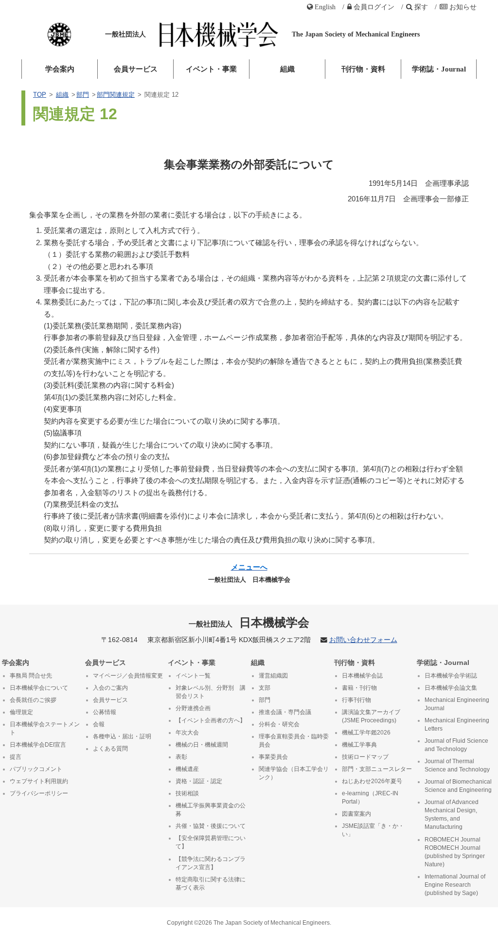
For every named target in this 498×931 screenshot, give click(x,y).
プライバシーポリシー (39, 793)
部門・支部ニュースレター (377, 769)
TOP (39, 94)
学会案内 (59, 69)
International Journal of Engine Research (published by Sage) (455, 884)
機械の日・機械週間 (202, 744)
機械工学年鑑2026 (366, 732)
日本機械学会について (39, 687)
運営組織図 (273, 675)
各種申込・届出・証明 (122, 736)
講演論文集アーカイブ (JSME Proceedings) (371, 716)
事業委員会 (273, 756)
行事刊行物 (356, 700)
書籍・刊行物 (359, 687)
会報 (99, 724)
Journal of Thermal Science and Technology (457, 765)
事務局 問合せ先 (31, 675)
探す (421, 7)
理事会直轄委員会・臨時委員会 (294, 740)
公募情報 (104, 712)
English (325, 7)
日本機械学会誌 (362, 675)
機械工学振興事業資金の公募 (211, 809)
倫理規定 (21, 712)
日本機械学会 (249, 622)
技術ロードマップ (365, 756)
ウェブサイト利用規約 (39, 781)
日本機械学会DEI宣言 (38, 744)
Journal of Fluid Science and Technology (456, 744)
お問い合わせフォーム (363, 640)
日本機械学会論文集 (451, 687)
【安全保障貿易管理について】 (211, 842)
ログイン (374, 7)
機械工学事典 (359, 744)
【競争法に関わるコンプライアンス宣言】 (211, 863)
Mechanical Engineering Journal (457, 704)
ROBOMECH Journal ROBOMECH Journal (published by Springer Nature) (455, 852)
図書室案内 (356, 813)
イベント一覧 (193, 675)
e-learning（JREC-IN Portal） (370, 797)
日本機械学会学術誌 (451, 675)
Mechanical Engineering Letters (457, 724)
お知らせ (463, 7)
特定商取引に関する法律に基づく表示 (211, 883)
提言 (15, 756)
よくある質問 (110, 748)
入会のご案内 (110, 687)
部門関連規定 (116, 94)
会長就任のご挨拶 (33, 700)
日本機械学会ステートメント (45, 728)
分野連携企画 (193, 708)
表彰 (181, 756)
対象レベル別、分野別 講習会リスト (211, 691)
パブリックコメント (36, 769)
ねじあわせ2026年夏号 (372, 781)
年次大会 (187, 732)
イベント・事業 (211, 69)
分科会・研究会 (279, 724)
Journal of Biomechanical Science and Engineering (458, 785)
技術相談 (187, 793)
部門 (82, 94)
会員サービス (136, 69)
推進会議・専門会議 (285, 712)
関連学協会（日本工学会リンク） (294, 773)
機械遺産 (187, 769)
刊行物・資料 (363, 69)
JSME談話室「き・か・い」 (373, 830)
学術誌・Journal (439, 69)
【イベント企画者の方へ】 (211, 720)
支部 (264, 687)
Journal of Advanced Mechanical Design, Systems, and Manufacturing (452, 814)
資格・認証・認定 (199, 781)
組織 (287, 69)
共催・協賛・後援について (211, 826)
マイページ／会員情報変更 (128, 675)
